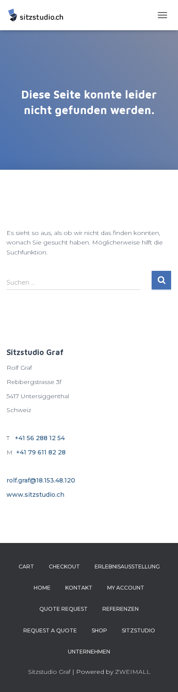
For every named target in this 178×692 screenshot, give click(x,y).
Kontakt (78, 587)
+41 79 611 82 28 (41, 452)
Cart (26, 566)
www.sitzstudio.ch (35, 494)
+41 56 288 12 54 (40, 438)
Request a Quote (50, 630)
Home (42, 587)
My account (125, 587)
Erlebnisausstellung (127, 566)
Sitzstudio (138, 630)
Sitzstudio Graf (49, 672)
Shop (99, 630)
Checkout (64, 566)
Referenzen (120, 609)
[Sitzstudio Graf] (38, 15)
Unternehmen (89, 651)
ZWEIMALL (132, 672)
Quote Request (63, 609)
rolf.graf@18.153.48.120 (40, 480)
